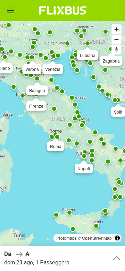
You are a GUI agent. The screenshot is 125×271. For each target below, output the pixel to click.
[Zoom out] (116, 39)
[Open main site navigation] (10, 10)
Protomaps (66, 238)
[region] (62, 135)
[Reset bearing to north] (116, 49)
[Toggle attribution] (117, 238)
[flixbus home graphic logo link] (62, 10)
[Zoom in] (116, 29)
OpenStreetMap (97, 238)
